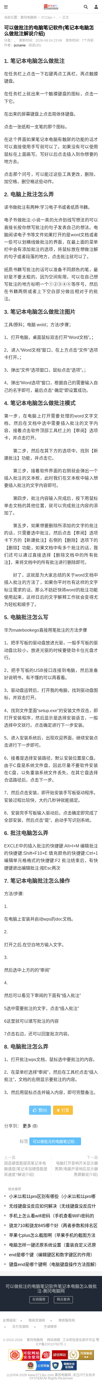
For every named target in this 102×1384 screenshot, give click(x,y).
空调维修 (50, 1327)
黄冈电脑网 (51, 6)
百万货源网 (20, 1327)
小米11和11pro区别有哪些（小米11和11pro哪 (52, 1196)
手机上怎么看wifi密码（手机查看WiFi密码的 (51, 1216)
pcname (20, 45)
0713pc (46, 17)
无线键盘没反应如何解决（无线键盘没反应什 (52, 1206)
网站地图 (53, 1340)
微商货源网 (37, 1320)
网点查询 (63, 1299)
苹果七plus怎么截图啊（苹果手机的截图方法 (52, 1235)
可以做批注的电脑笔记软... (55, 1141)
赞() (42, 1110)
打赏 (64, 1110)
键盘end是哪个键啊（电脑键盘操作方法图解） (54, 1264)
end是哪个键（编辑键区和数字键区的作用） (52, 1254)
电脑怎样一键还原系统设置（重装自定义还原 (52, 1245)
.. (57, 17)
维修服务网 (66, 1320)
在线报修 (38, 1299)
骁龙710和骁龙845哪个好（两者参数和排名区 (53, 1225)
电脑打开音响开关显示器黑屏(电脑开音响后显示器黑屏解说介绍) (76, 1169)
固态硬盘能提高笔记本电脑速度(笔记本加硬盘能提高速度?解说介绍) (25, 1169)
